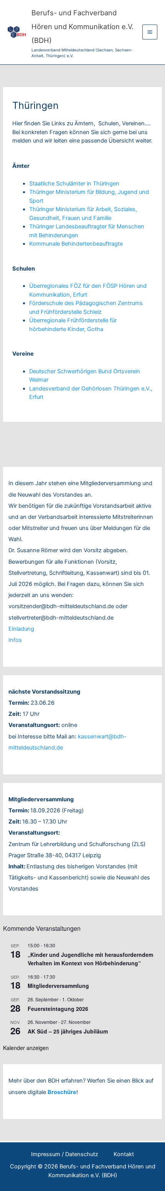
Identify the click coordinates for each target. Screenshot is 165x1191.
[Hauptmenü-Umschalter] (149, 32)
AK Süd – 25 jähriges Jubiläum (68, 1031)
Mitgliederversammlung (58, 985)
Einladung (21, 628)
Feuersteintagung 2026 (58, 1008)
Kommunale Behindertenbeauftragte (76, 243)
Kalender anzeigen (26, 1048)
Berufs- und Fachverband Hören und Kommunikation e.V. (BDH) (82, 26)
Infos (15, 640)
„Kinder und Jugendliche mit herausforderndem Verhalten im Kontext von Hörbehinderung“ (90, 959)
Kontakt (124, 1154)
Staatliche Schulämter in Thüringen (74, 183)
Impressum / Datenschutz (64, 1154)
